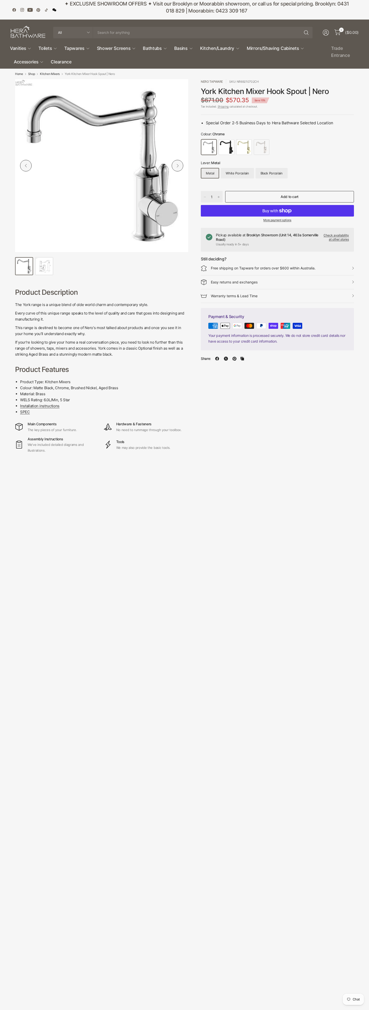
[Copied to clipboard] (242, 358)
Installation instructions (39, 405)
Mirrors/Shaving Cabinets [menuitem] (273, 48)
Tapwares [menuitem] (74, 48)
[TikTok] (46, 10)
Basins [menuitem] (181, 48)
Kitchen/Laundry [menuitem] (217, 48)
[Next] (177, 165)
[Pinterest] (38, 10)
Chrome (208, 147)
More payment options (277, 220)
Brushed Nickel (261, 147)
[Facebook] (14, 10)
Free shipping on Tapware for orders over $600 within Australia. (263, 268)
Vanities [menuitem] (18, 48)
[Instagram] (22, 10)
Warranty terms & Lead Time (234, 296)
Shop (31, 73)
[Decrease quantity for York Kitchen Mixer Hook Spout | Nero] (205, 197)
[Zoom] (178, 88)
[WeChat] (54, 10)
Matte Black (226, 147)
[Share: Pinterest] (234, 358)
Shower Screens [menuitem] (114, 48)
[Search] (306, 32)
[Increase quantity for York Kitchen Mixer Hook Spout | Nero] (218, 197)
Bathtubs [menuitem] (152, 48)
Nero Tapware (212, 81)
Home (19, 73)
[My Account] (326, 32)
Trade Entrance (340, 52)
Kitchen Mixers (50, 73)
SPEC (25, 412)
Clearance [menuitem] (61, 61)
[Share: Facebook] (217, 358)
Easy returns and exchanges (234, 282)
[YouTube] (30, 10)
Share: (206, 358)
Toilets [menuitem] (45, 48)
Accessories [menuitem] (26, 61)
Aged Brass (244, 147)
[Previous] (26, 165)
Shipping (223, 106)
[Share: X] (226, 358)
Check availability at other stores (336, 237)
